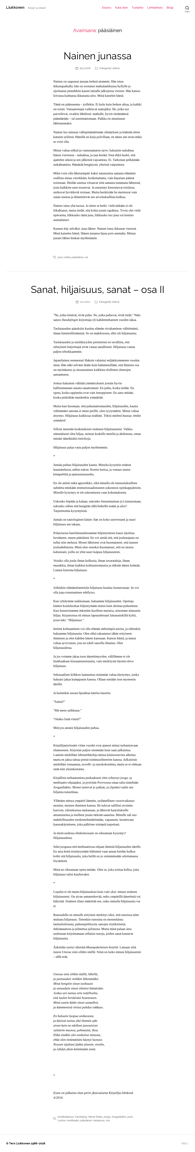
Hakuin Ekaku (95, 1116)
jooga (107, 1116)
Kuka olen (121, 7)
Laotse (62, 1120)
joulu (130, 1116)
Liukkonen (15, 7)
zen (108, 1120)
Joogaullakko (118, 1116)
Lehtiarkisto (155, 7)
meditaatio (73, 1120)
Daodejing (81, 1116)
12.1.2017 (85, 301)
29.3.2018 (85, 68)
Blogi (170, 7)
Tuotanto (137, 7)
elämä (116, 68)
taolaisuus (99, 1120)
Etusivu (106, 7)
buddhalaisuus (66, 1116)
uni (86, 257)
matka (67, 257)
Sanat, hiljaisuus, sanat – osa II (97, 289)
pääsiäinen (78, 257)
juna (60, 257)
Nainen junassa (98, 56)
